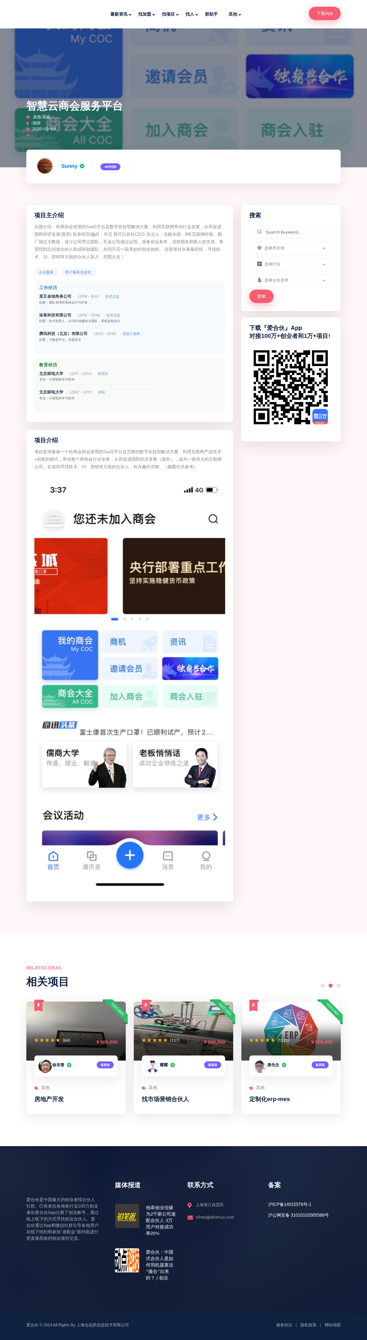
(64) (66, 1040)
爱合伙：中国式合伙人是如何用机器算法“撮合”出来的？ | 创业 (159, 1265)
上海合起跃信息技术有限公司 (103, 1325)
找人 (190, 14)
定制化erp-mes (269, 1099)
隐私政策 (308, 1324)
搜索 (261, 296)
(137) (175, 1040)
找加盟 (144, 14)
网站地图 (333, 1324)
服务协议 (284, 1324)
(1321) (283, 1040)
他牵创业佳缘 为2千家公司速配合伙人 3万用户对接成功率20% (161, 1220)
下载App (324, 13)
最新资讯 (119, 14)
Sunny (69, 166)
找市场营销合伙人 (165, 1099)
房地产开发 (49, 1099)
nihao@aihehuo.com (215, 1217)
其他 (233, 14)
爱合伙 (32, 1325)
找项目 (168, 14)
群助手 (211, 14)
